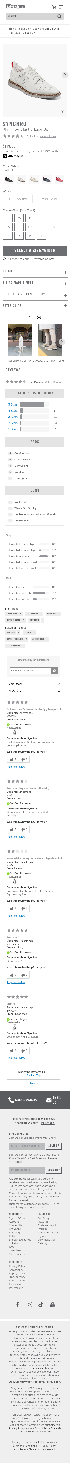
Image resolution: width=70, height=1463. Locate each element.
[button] (65, 75)
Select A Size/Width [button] (35, 250)
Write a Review (48, 136)
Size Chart (15, 1250)
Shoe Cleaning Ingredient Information (18, 1284)
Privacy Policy (17, 1266)
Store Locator (17, 1254)
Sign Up (54, 1145)
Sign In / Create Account (18, 1220)
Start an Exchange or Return (20, 1241)
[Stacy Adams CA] (15, 732)
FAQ (11, 1246)
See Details (48, 1123)
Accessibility (16, 1269)
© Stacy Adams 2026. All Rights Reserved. (35, 1442)
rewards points (43, 259)
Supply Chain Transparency (17, 1275)
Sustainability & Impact (47, 1227)
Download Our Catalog (47, 1241)
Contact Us (15, 1225)
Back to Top (34, 1075)
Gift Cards (15, 1228)
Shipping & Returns (15, 1234)
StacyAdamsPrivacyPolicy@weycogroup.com (35, 1381)
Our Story (43, 1218)
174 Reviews (32, 136)
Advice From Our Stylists (48, 1234)
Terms (26, 1189)
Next (34, 1083)
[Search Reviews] (54, 670)
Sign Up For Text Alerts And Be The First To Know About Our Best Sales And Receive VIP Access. (34, 1158)
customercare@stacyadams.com (29, 1204)
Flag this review (16, 766)
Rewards (43, 1221)
